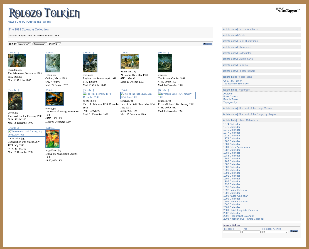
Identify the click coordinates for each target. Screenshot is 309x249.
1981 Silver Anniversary (236, 147)
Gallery (21, 21)
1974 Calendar (231, 124)
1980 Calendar (231, 141)
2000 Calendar (231, 204)
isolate (226, 29)
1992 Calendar (231, 175)
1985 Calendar (231, 155)
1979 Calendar (231, 138)
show (234, 29)
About (47, 21)
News (11, 21)
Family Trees (230, 99)
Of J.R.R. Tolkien (232, 80)
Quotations (34, 21)
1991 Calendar (231, 172)
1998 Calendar (231, 192)
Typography (230, 102)
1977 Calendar (231, 132)
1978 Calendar (231, 135)
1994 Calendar (231, 178)
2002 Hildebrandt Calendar (238, 215)
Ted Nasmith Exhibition (236, 83)
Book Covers (230, 96)
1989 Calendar (231, 167)
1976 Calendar (231, 129)
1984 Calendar (231, 152)
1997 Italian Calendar (235, 190)
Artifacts (227, 93)
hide (233, 76)
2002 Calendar (231, 213)
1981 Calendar (231, 144)
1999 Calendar (231, 198)
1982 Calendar (231, 149)
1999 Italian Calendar (235, 201)
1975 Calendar (231, 126)
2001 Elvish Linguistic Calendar (241, 210)
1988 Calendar (231, 164)
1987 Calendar (231, 161)
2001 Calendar (231, 207)
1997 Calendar (231, 187)
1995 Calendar (231, 181)
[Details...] (13, 52)
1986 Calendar (231, 158)
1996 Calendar (231, 184)
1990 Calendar (231, 170)
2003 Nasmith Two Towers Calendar (243, 218)
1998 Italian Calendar (235, 195)
